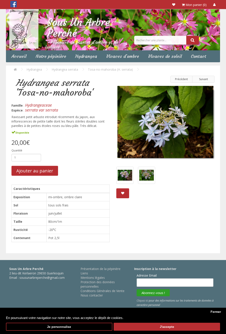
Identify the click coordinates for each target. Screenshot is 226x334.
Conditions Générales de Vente (102, 291)
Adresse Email (147, 275)
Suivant (203, 79)
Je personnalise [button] (59, 326)
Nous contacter (92, 295)
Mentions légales (93, 278)
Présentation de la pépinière (101, 269)
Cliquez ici (142, 300)
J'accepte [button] (167, 326)
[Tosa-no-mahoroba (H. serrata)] (165, 123)
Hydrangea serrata (65, 69)
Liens (84, 273)
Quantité (16, 150)
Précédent (181, 79)
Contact (198, 56)
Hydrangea (86, 56)
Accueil (18, 56)
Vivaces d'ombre (122, 56)
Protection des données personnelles (98, 284)
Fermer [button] (216, 311)
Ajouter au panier (34, 171)
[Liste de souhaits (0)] (173, 4)
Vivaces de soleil (165, 56)
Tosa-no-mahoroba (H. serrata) (110, 69)
